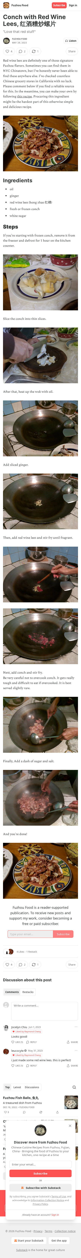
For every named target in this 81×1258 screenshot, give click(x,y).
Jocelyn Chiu (19, 1027)
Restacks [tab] (27, 992)
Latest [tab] (17, 1087)
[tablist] (19, 992)
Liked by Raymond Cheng (28, 1031)
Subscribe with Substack (43, 1188)
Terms (48, 1231)
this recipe (24, 96)
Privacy (38, 1231)
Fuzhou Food (19, 39)
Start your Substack (31, 1240)
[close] (70, 1126)
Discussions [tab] (32, 1087)
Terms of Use (58, 1196)
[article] (40, 1105)
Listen (72, 40)
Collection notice (65, 1231)
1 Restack (31, 951)
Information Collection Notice (47, 1200)
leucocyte (17, 1050)
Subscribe (59, 5)
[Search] (74, 1087)
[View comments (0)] (24, 1112)
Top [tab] (7, 1087)
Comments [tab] (12, 992)
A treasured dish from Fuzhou (22, 1103)
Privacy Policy (40, 1204)
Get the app (59, 1240)
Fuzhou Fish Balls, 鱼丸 (21, 1098)
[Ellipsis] (76, 1027)
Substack (22, 1250)
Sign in (73, 5)
